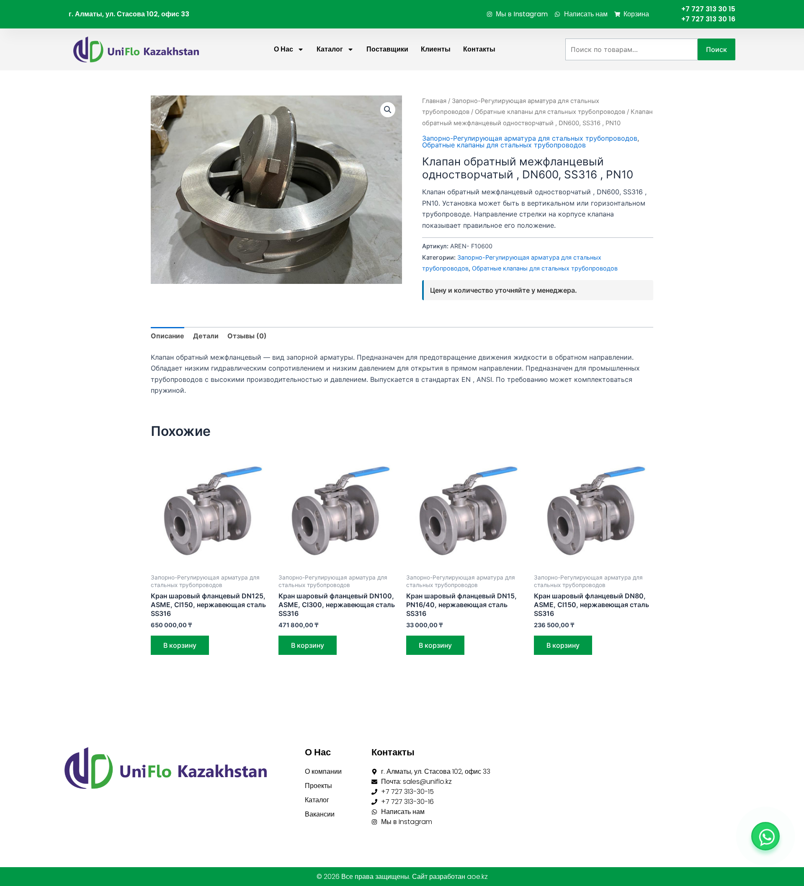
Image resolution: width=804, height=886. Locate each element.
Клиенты (436, 49)
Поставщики (387, 49)
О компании (323, 771)
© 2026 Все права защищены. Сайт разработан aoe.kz (402, 876)
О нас (283, 49)
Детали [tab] (206, 336)
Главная (434, 101)
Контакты (479, 49)
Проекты (318, 786)
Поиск (716, 49)
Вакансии (320, 814)
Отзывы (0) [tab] (247, 336)
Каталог (330, 49)
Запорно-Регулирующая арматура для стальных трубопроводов (529, 138)
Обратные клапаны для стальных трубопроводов (550, 112)
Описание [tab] (167, 336)
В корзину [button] (179, 645)
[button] (387, 109)
